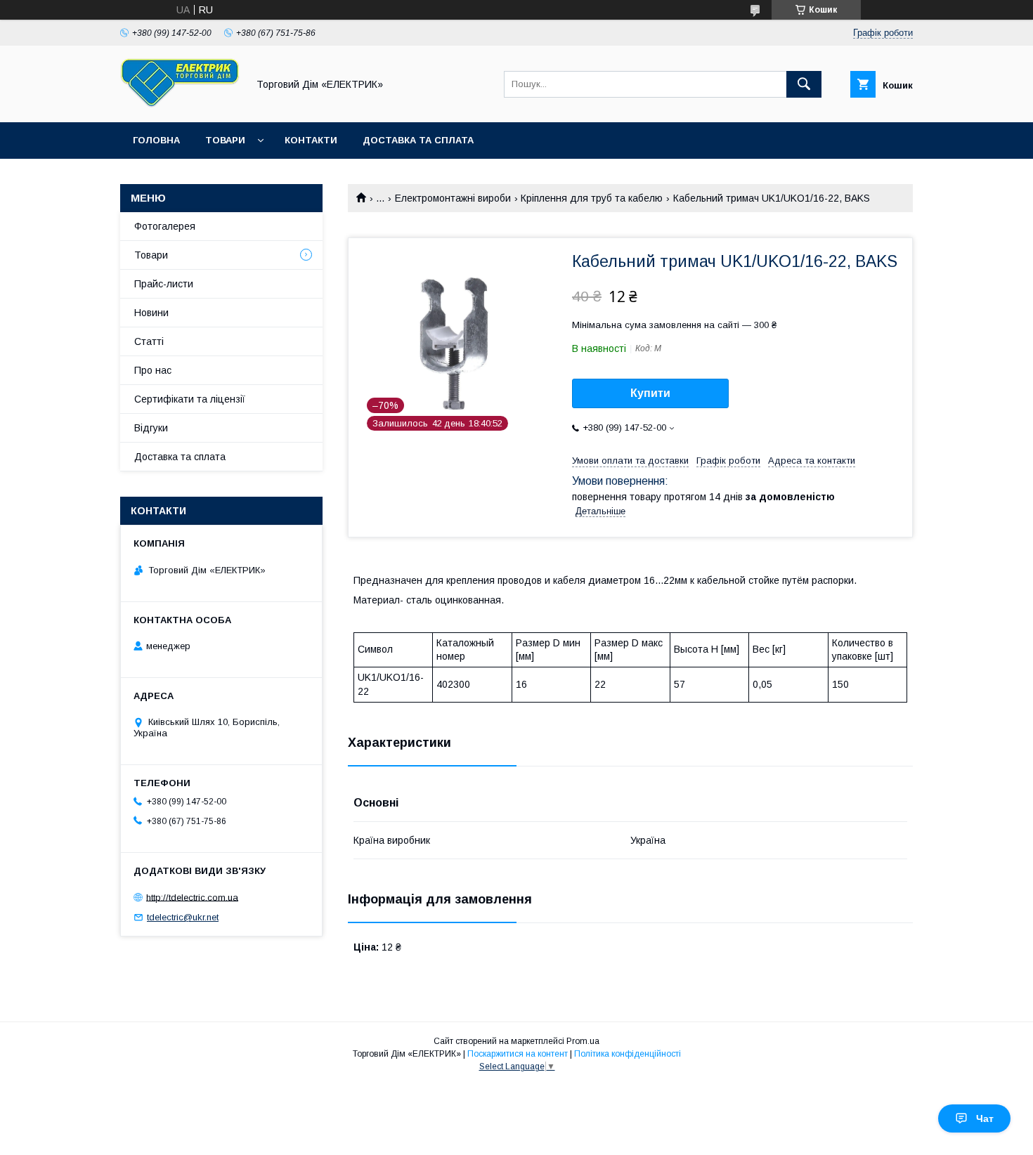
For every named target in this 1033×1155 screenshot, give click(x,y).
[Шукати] (803, 84)
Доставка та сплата (418, 140)
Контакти (311, 140)
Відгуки (151, 427)
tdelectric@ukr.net (183, 917)
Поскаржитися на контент (517, 1054)
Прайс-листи (163, 283)
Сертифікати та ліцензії (189, 399)
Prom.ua (582, 1041)
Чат (985, 1118)
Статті (149, 341)
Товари (225, 140)
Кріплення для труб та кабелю (592, 198)
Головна (156, 140)
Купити (650, 393)
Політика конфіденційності (627, 1054)
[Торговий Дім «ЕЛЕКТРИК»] (180, 104)
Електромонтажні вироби (453, 198)
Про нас (152, 370)
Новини (151, 312)
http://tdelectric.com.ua (192, 897)
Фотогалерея (164, 226)
